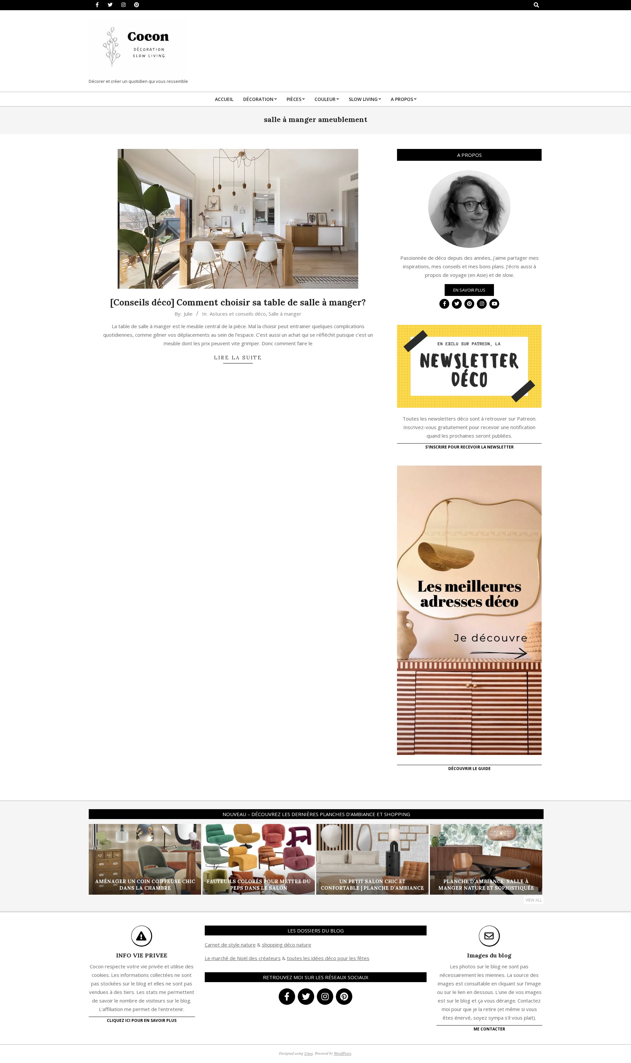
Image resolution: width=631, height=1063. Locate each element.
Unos (308, 1053)
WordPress (342, 1053)
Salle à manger (285, 313)
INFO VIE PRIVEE (141, 955)
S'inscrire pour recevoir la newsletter (469, 447)
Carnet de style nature (230, 944)
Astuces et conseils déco (238, 313)
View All (534, 900)
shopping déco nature (286, 944)
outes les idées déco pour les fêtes (329, 958)
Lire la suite (238, 357)
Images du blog (489, 955)
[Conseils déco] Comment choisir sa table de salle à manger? (238, 302)
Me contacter (489, 1029)
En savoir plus (469, 290)
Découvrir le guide (469, 768)
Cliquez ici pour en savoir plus (141, 1020)
